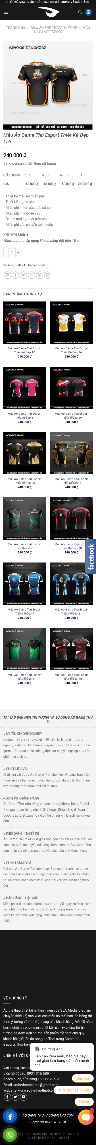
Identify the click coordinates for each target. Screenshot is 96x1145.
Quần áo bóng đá (34, 1039)
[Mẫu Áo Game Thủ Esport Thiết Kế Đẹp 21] (71, 583)
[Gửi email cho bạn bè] (31, 275)
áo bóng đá (83, 1016)
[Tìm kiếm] (80, 12)
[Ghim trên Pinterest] (39, 275)
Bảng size (57, 1134)
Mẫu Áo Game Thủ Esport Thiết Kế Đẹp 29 (71, 415)
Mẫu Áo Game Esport (61, 30)
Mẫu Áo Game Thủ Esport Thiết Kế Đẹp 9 (25, 611)
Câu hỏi (73, 1134)
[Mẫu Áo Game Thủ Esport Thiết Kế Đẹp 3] (24, 649)
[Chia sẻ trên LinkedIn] (47, 275)
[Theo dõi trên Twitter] (15, 1097)
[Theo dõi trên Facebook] (7, 1097)
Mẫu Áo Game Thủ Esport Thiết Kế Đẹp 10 (71, 546)
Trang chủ (15, 28)
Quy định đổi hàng (41, 1137)
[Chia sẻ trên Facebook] (15, 275)
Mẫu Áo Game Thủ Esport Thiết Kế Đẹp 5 (25, 546)
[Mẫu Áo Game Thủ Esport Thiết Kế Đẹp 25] (24, 453)
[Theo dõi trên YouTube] (23, 1097)
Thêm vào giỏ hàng (47, 253)
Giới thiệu (22, 1134)
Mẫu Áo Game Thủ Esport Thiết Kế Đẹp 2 (71, 481)
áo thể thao (64, 1016)
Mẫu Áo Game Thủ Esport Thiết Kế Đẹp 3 (25, 677)
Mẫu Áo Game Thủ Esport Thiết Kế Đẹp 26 (71, 350)
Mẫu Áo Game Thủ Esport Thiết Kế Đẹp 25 (25, 481)
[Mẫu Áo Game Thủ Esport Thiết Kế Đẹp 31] (24, 388)
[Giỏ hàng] (88, 12)
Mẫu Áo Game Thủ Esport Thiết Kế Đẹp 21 (71, 611)
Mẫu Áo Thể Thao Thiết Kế (54, 28)
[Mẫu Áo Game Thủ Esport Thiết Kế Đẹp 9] (24, 583)
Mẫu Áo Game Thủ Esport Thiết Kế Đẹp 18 (71, 677)
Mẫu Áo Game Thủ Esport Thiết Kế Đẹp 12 (25, 350)
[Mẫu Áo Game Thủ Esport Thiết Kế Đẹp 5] (24, 518)
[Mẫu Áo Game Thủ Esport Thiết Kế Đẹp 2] (71, 453)
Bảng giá (40, 1134)
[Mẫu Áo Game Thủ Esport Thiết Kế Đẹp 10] (71, 518)
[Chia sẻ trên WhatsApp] (7, 275)
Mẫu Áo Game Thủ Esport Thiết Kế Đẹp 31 (25, 415)
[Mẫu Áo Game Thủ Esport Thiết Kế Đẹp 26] (71, 322)
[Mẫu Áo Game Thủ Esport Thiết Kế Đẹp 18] (71, 649)
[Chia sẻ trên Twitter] (23, 275)
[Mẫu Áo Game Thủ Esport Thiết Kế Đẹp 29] (71, 388)
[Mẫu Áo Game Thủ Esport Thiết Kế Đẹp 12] (24, 322)
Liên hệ (64, 1137)
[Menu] (6, 12)
